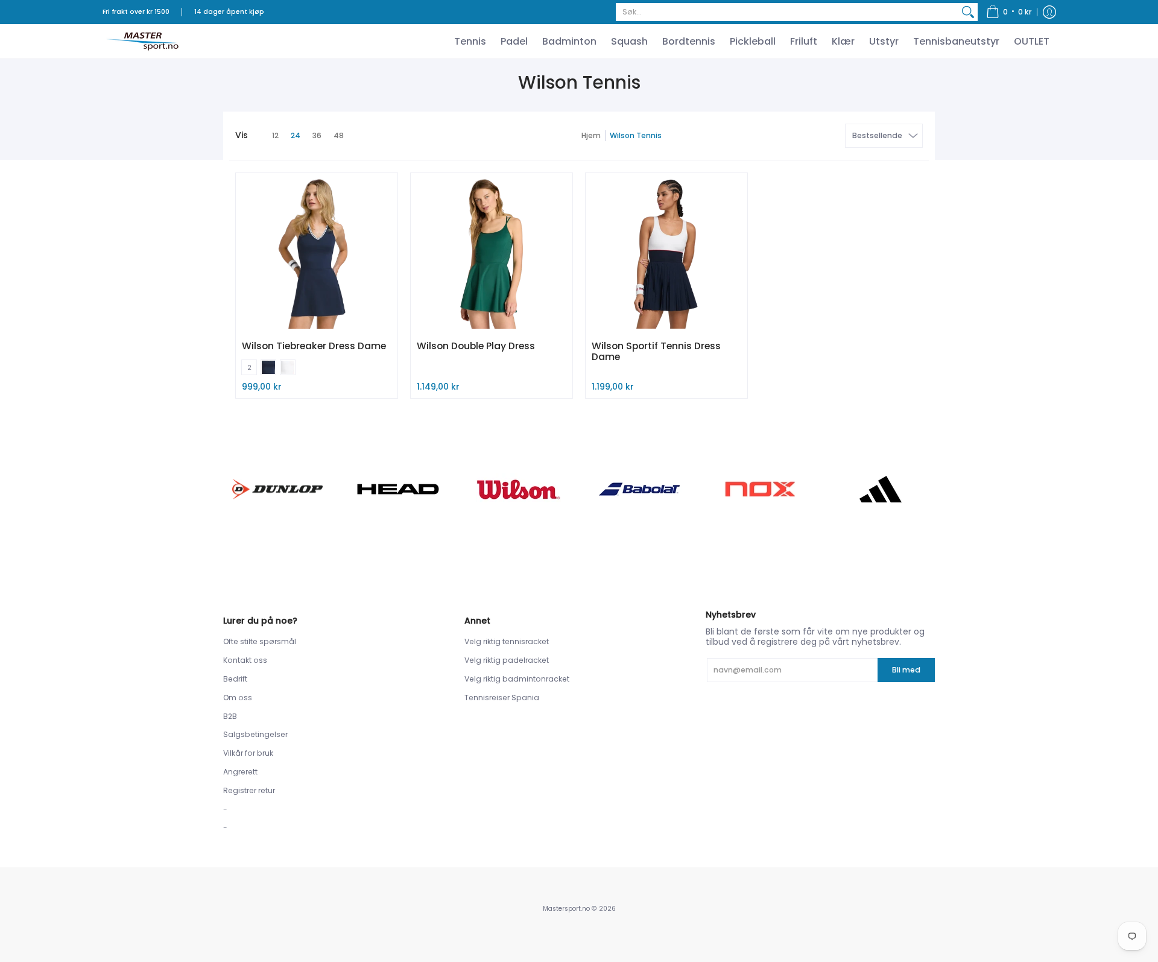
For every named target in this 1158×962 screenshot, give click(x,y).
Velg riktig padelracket (506, 660)
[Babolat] (639, 489)
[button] (1009, 12)
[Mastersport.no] (142, 41)
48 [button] (339, 135)
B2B (230, 716)
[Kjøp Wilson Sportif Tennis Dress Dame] (666, 254)
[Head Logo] (398, 489)
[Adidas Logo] (880, 489)
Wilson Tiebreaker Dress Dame (314, 346)
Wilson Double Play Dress (476, 346)
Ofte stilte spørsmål (259, 641)
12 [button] (275, 135)
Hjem (591, 135)
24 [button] (295, 135)
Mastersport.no (566, 908)
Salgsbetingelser (255, 734)
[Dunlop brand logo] (277, 489)
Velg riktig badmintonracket (516, 679)
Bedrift (235, 679)
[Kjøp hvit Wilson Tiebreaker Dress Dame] (316, 254)
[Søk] (968, 12)
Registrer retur (249, 790)
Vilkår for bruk (248, 753)
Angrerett (240, 772)
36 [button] (316, 135)
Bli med (906, 670)
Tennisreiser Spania (501, 697)
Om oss (237, 697)
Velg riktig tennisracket (506, 641)
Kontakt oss (245, 660)
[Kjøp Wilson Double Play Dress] (491, 254)
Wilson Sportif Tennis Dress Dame (656, 351)
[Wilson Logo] (518, 489)
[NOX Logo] (760, 489)
